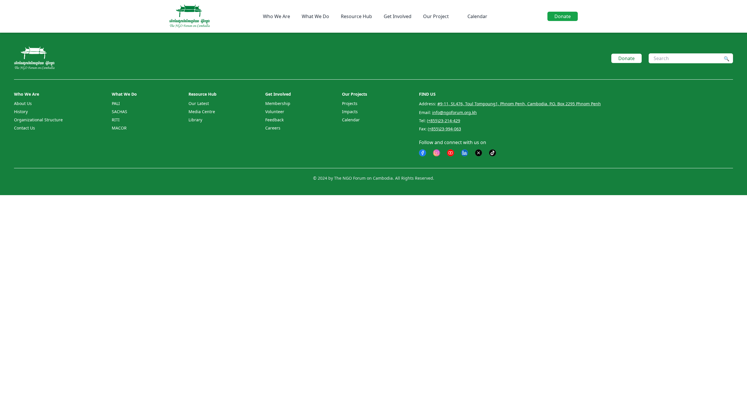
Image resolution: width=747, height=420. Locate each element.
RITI (116, 120)
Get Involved (397, 16)
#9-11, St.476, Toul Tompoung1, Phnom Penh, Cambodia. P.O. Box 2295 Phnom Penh (519, 103)
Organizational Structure (38, 120)
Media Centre (202, 111)
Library (195, 120)
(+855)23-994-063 (444, 129)
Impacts (350, 111)
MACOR (119, 128)
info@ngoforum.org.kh (454, 112)
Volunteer (274, 111)
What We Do (315, 16)
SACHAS (119, 111)
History (21, 111)
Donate (562, 16)
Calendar (477, 16)
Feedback (274, 120)
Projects (349, 103)
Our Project (436, 16)
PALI (116, 103)
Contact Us (24, 128)
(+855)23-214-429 (443, 120)
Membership (277, 103)
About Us (23, 103)
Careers (272, 128)
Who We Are (276, 16)
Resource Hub (356, 16)
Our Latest (199, 103)
